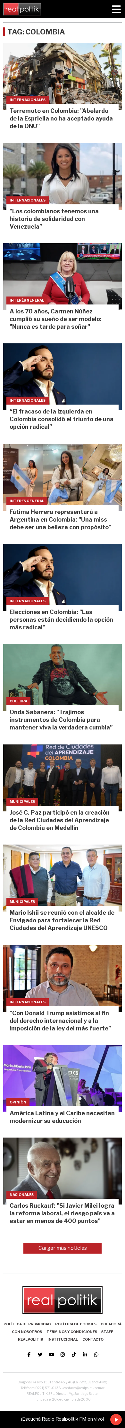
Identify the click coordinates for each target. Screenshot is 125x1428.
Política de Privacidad (27, 1324)
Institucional (62, 1339)
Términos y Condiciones (71, 1331)
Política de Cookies (75, 1324)
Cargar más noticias (62, 1248)
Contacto (93, 1339)
